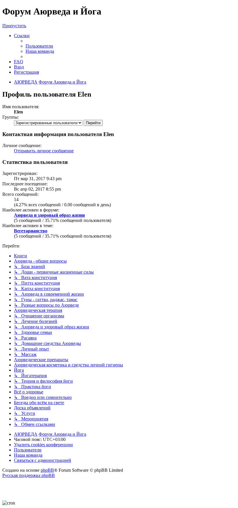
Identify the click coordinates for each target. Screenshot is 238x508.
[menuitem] (39, 46)
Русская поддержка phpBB (28, 475)
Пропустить (14, 25)
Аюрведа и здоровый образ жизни (49, 215)
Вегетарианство (30, 230)
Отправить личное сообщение (44, 150)
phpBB (47, 470)
